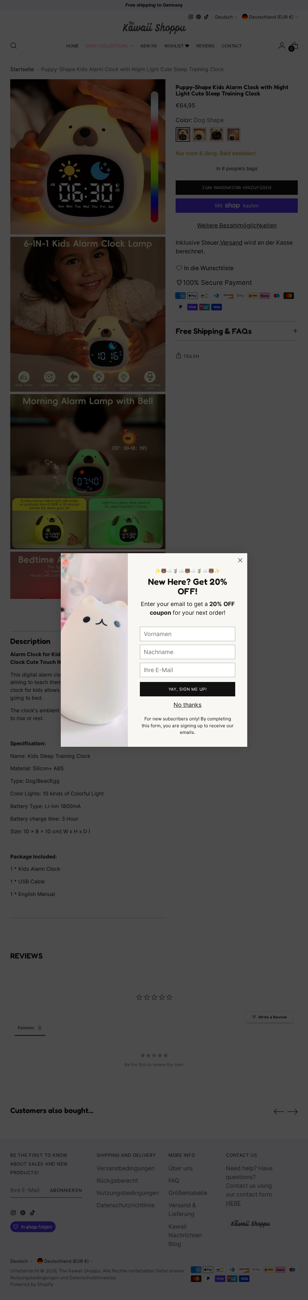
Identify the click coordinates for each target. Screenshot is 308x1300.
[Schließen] (240, 560)
